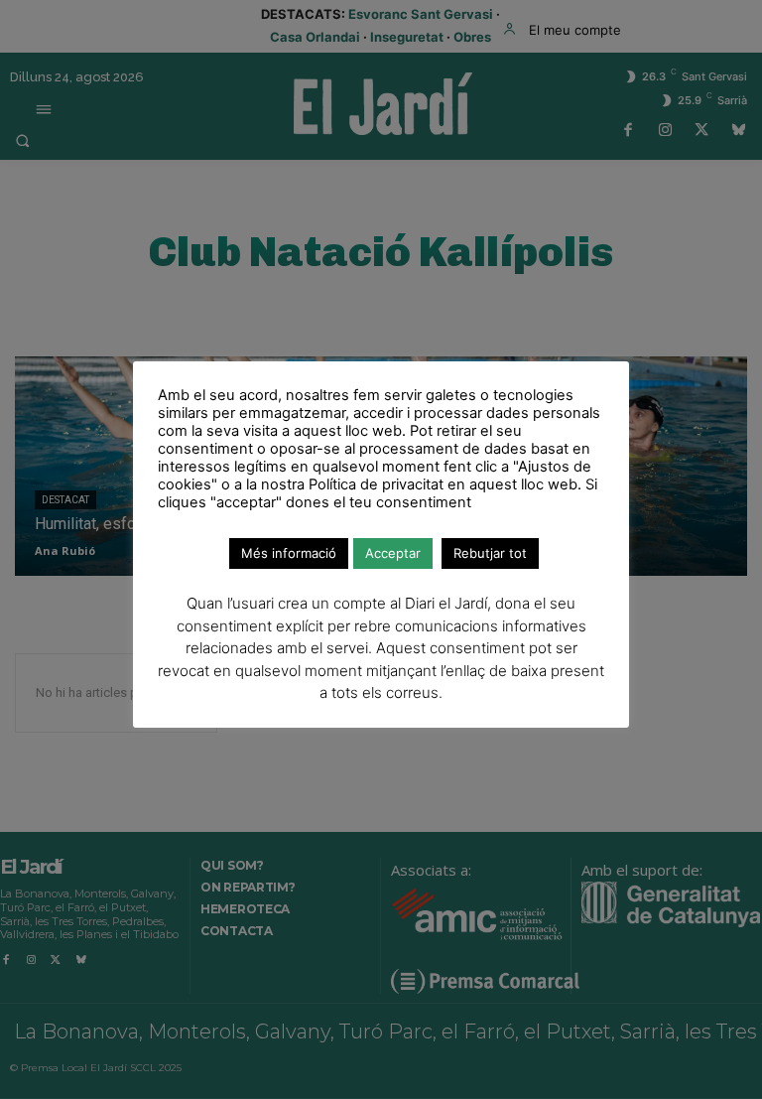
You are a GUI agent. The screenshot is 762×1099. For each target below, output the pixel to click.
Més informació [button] (288, 553)
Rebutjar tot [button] (490, 553)
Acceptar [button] (393, 553)
